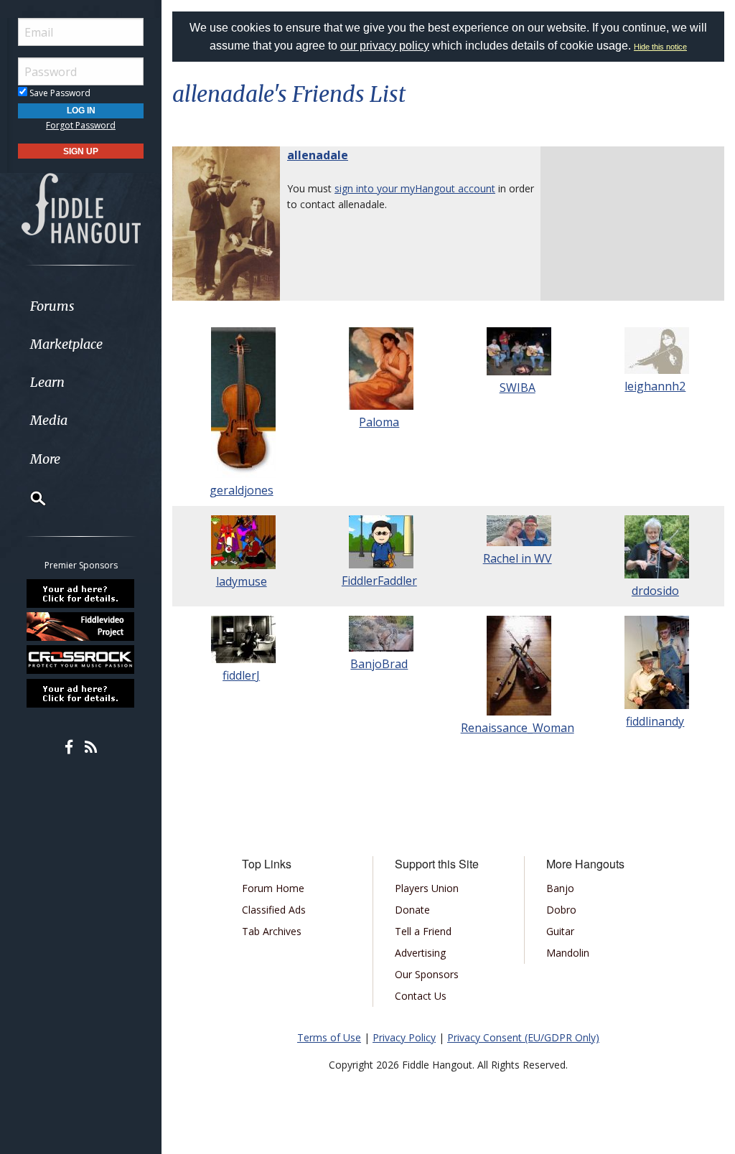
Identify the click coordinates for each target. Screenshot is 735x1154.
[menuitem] (80, 306)
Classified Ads (274, 909)
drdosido (655, 591)
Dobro (561, 909)
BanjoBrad (379, 664)
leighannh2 (654, 386)
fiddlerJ (241, 675)
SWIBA (517, 387)
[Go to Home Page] (81, 207)
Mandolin (567, 953)
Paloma (379, 422)
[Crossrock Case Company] (81, 659)
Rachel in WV (517, 558)
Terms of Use (329, 1037)
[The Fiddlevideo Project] (81, 626)
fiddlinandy (655, 721)
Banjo (560, 888)
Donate (412, 909)
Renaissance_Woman (517, 728)
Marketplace (66, 344)
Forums (52, 306)
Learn (47, 382)
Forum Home (273, 888)
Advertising (420, 953)
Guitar (560, 931)
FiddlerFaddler (379, 580)
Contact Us (420, 996)
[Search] (28, 498)
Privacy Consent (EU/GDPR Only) (523, 1037)
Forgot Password (81, 125)
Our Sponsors (427, 974)
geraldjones (241, 490)
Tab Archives (271, 931)
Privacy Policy (404, 1037)
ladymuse (241, 581)
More (45, 459)
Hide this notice (660, 46)
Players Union (427, 888)
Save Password (58, 93)
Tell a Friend (423, 931)
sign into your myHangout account (414, 188)
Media (48, 420)
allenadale (317, 155)
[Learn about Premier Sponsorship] (81, 592)
